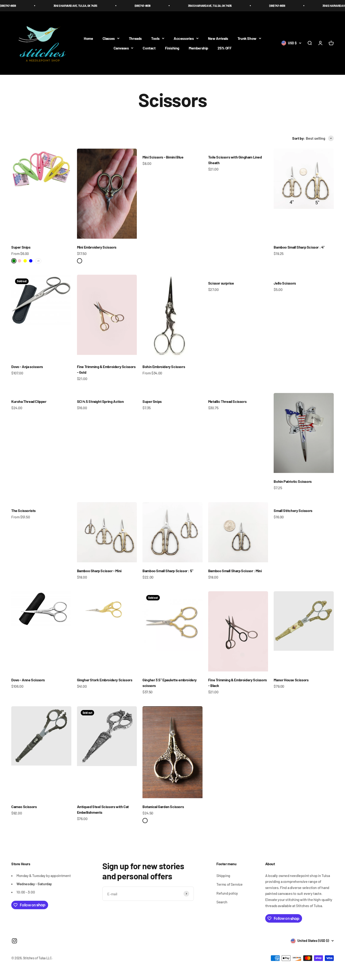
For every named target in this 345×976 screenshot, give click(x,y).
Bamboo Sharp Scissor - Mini (99, 570)
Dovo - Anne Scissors (28, 680)
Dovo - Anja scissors (27, 366)
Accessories (184, 38)
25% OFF (224, 48)
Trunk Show (247, 38)
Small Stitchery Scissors (293, 510)
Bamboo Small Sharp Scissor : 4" (299, 247)
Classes (109, 38)
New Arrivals (218, 38)
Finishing (172, 48)
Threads (135, 38)
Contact (149, 48)
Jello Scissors (285, 283)
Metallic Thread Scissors (227, 401)
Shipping (223, 875)
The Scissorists (23, 510)
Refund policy (227, 893)
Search (221, 902)
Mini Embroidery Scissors (96, 247)
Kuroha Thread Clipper (28, 401)
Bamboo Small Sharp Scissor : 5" (167, 570)
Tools (155, 38)
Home (88, 38)
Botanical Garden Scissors (163, 806)
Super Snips (21, 247)
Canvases (121, 48)
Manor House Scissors (291, 680)
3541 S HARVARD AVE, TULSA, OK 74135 (53, 5)
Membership (198, 48)
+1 (38, 260)
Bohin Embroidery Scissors (163, 366)
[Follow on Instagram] (14, 941)
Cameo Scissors (24, 806)
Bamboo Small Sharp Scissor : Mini (235, 570)
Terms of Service (229, 884)
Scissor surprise (221, 283)
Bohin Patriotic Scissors (292, 481)
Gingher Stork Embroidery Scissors (104, 680)
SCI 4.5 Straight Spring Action (100, 401)
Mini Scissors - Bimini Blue (162, 157)
